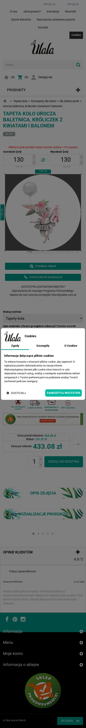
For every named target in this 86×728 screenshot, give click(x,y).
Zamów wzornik (66, 326)
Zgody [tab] (15, 345)
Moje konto (13, 653)
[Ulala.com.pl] (43, 47)
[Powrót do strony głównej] (5, 101)
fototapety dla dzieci (43, 101)
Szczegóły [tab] (42, 345)
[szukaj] (78, 65)
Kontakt (43, 27)
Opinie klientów (21, 19)
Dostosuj (18, 393)
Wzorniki (70, 11)
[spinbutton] (18, 159)
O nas (13, 11)
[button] (34, 157)
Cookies (76, 34)
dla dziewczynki (69, 101)
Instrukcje (53, 11)
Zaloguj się (45, 77)
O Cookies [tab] (70, 345)
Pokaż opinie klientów (22, 571)
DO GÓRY (67, 720)
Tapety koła (20, 101)
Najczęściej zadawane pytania (56, 19)
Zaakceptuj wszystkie (63, 392)
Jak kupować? (32, 11)
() (13, 77)
